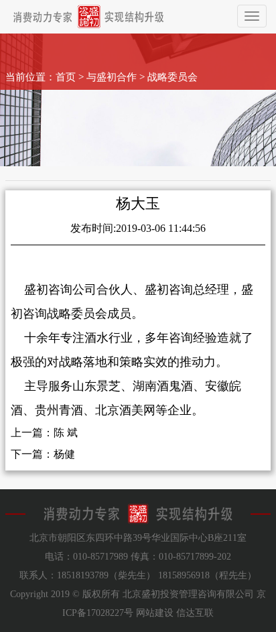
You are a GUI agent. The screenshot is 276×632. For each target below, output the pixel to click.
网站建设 (155, 613)
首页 (66, 76)
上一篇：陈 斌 (44, 432)
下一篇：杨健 (43, 454)
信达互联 (195, 613)
